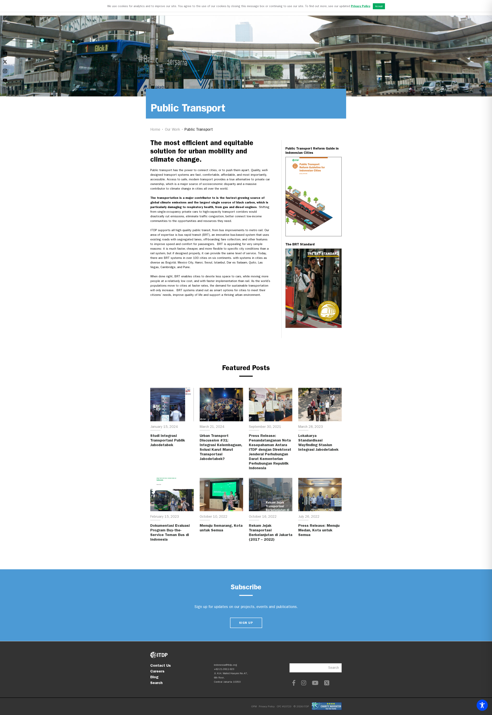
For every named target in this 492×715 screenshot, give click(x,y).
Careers (157, 671)
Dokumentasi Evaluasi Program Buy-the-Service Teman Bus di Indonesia (170, 532)
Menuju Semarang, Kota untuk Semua (221, 527)
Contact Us (160, 665)
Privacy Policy (267, 706)
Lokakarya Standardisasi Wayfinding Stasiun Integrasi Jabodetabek (318, 442)
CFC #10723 (284, 706)
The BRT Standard (300, 244)
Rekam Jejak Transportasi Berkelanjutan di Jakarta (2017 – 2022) (270, 532)
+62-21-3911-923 (224, 669)
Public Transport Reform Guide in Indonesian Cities (312, 150)
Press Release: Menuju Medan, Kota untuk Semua (319, 530)
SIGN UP (246, 623)
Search (156, 682)
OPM (254, 706)
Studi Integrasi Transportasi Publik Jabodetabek (167, 440)
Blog (154, 677)
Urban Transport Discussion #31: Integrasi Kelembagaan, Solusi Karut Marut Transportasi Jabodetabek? (221, 447)
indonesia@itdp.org (225, 664)
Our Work (172, 129)
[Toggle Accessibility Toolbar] (482, 705)
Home (155, 129)
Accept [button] (379, 6)
